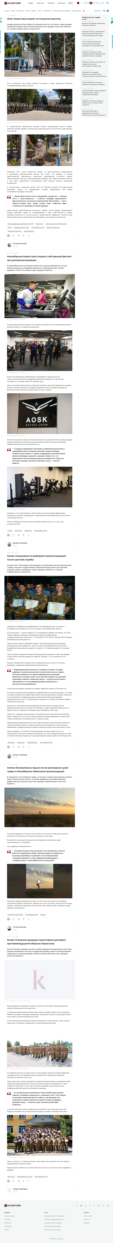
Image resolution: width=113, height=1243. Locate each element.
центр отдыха (55, 522)
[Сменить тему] (79, 3)
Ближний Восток (53, 228)
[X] (28, 235)
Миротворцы (29, 231)
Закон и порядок (31, 11)
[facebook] (90, 1210)
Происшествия (9, 1220)
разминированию (32, 215)
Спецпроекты (47, 11)
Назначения (20, 11)
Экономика (7, 1230)
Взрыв (43, 915)
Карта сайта (88, 1220)
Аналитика (61, 3)
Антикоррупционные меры (52, 1230)
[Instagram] (8, 235)
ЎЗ (103, 3)
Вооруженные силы (21, 228)
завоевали (45, 1172)
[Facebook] (23, 235)
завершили (60, 731)
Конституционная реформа (62, 11)
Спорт (10, 531)
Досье (40, 11)
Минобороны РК (38, 228)
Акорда (12, 11)
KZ (85, 3)
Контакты (87, 1224)
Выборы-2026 (76, 11)
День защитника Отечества (56, 224)
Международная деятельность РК (20, 224)
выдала (24, 172)
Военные (18, 531)
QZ (88, 3)
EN (94, 3)
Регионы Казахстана (15, 915)
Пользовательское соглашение (54, 1220)
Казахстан (39, 224)
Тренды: (7, 10)
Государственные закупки (52, 1234)
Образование (32, 743)
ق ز (100, 3)
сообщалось (16, 1166)
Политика (7, 1224)
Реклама (86, 1227)
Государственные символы (53, 1227)
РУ (91, 3)
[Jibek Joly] (98, 11)
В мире (6, 1234)
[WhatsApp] (13, 235)
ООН (9, 228)
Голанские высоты (14, 231)
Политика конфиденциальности (54, 1224)
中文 (97, 3)
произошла (43, 903)
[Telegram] (18, 235)
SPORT (70, 3)
